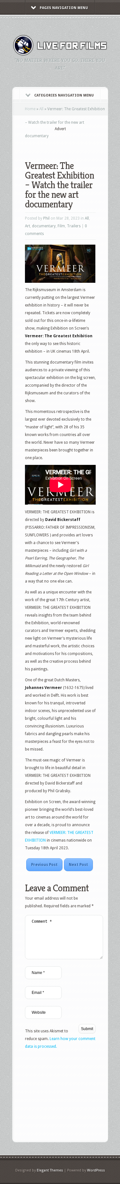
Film (61, 226)
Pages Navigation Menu (64, 8)
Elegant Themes (50, 1170)
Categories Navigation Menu (64, 95)
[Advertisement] (72, 141)
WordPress (96, 1170)
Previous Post (44, 864)
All (41, 109)
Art (27, 226)
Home (30, 109)
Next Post (78, 864)
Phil (46, 218)
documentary (44, 226)
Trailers (74, 226)
